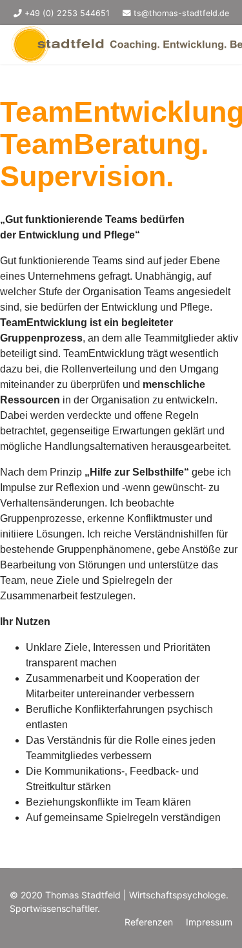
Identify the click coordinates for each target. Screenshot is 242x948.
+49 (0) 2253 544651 (67, 13)
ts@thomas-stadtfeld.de (181, 13)
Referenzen (149, 921)
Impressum (209, 921)
